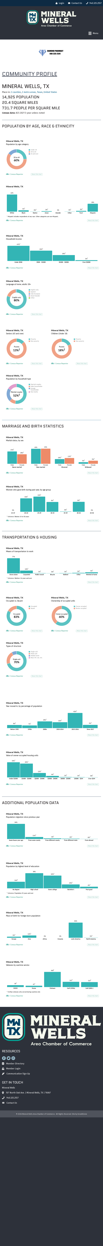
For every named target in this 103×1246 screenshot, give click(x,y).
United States (50, 92)
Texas (40, 92)
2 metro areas (29, 92)
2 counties (16, 92)
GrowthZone (82, 1114)
